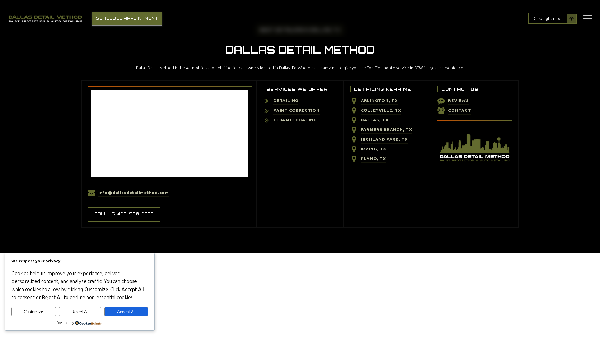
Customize (33, 312)
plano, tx (373, 158)
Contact (459, 110)
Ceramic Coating (295, 119)
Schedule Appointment (127, 18)
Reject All (80, 312)
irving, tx (373, 148)
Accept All (126, 312)
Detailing (285, 100)
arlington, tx (379, 100)
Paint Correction (296, 110)
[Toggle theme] (571, 18)
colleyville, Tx (381, 110)
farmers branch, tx (386, 129)
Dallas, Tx (375, 119)
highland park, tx (384, 139)
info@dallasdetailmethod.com (133, 192)
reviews (458, 100)
